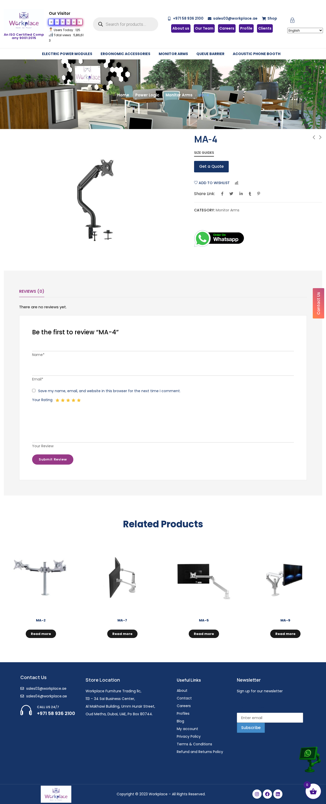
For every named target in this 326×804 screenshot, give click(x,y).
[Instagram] (257, 794)
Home (123, 95)
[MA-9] (285, 578)
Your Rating (42, 399)
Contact (184, 698)
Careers (184, 705)
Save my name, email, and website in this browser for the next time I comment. (109, 390)
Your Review (42, 446)
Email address (250, 707)
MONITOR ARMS (173, 53)
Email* (37, 379)
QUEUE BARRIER (210, 53)
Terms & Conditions (194, 744)
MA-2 (41, 620)
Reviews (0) (31, 291)
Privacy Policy (189, 736)
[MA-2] (41, 578)
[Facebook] (267, 794)
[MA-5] (204, 578)
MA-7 (122, 620)
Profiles (183, 713)
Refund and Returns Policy (200, 751)
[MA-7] (122, 578)
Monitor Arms (179, 95)
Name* (38, 354)
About (182, 690)
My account (187, 728)
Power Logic (147, 95)
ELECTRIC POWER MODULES (67, 53)
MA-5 (204, 620)
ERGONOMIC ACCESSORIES (125, 53)
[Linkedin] (277, 794)
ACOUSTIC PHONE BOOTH (256, 53)
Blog (180, 721)
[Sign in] (292, 21)
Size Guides (204, 152)
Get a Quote (211, 166)
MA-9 (285, 620)
